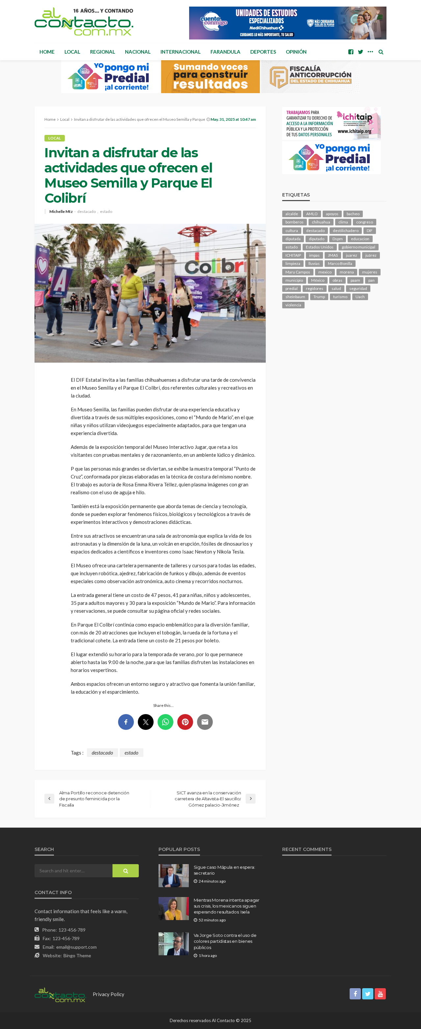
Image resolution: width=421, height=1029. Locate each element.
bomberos (294, 221)
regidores (314, 288)
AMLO (312, 213)
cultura (291, 230)
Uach (360, 296)
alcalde (291, 213)
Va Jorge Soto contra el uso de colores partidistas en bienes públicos (225, 941)
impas (314, 255)
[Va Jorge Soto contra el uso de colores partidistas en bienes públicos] (174, 943)
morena (347, 272)
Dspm (338, 238)
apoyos (332, 213)
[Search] (380, 51)
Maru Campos (297, 272)
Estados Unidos (320, 246)
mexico (325, 272)
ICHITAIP (293, 255)
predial (291, 288)
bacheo (353, 213)
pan (371, 280)
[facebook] (351, 51)
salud (336, 288)
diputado (316, 238)
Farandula (225, 52)
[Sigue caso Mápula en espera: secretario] (174, 875)
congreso (364, 221)
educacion (360, 238)
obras (337, 280)
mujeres (369, 272)
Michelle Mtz (61, 211)
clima (343, 221)
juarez (351, 255)
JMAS (333, 255)
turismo (340, 296)
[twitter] (360, 51)
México (317, 280)
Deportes (263, 52)
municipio (294, 280)
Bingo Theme (77, 955)
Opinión (296, 52)
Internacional (181, 52)
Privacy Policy (108, 994)
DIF (370, 230)
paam (355, 280)
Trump (319, 296)
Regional (102, 52)
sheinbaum (295, 296)
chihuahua (321, 221)
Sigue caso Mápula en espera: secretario (224, 870)
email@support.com (76, 947)
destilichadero (346, 230)
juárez (371, 255)
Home (47, 52)
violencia (293, 304)
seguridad (358, 288)
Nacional (138, 52)
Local (72, 52)
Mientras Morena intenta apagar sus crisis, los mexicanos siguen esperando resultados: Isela (227, 905)
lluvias (314, 263)
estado (106, 211)
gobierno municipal (358, 246)
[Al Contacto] (84, 21)
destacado (86, 211)
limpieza (292, 263)
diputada (293, 238)
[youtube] (380, 993)
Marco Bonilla (340, 263)
